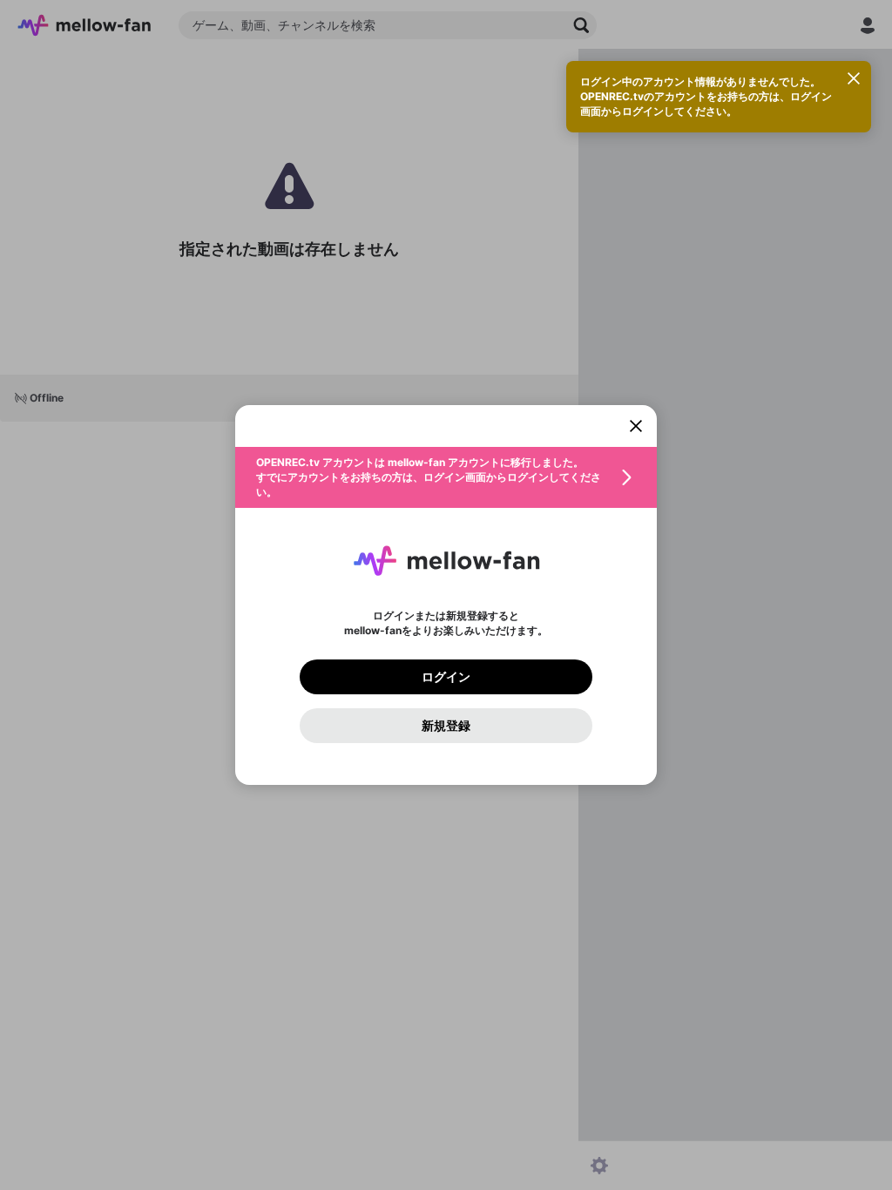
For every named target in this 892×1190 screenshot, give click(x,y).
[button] (446, 477)
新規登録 (446, 726)
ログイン (446, 677)
